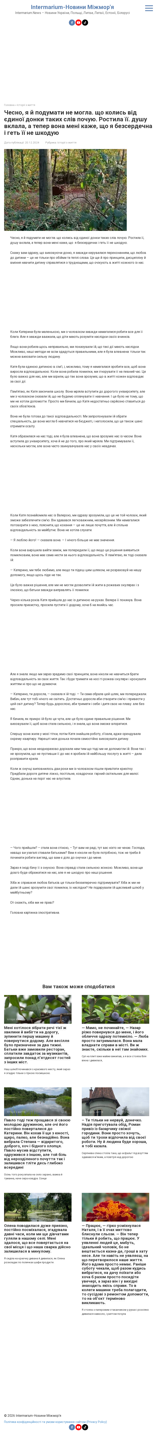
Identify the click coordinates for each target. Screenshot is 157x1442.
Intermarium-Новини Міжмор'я (72, 7)
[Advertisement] (78, 62)
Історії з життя (66, 142)
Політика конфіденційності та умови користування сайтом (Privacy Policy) (55, 1422)
